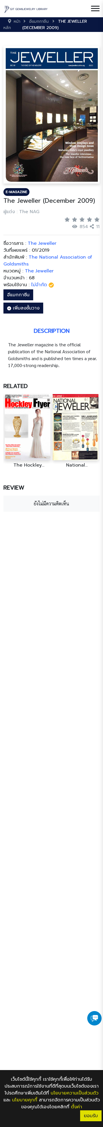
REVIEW (13, 487)
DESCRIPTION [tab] (52, 330)
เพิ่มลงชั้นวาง (25, 308)
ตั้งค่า (76, 1106)
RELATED (15, 386)
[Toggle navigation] (95, 9)
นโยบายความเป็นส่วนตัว (74, 1093)
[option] (27, 431)
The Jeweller (39, 271)
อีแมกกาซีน (18, 294)
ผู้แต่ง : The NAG (21, 211)
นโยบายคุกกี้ (24, 1100)
